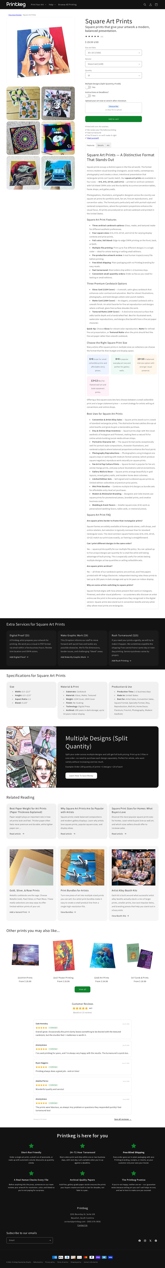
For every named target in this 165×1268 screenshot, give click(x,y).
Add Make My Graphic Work (73, 657)
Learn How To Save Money (81, 775)
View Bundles (67, 912)
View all (82, 989)
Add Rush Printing (120, 660)
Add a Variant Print (18, 912)
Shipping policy (76, 1262)
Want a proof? (93, 138)
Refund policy (38, 1262)
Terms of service (62, 1262)
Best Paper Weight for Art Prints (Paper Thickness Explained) (28, 810)
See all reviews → (122, 1119)
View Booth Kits (119, 915)
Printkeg (15, 1262)
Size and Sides (90, 48)
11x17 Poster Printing (63, 977)
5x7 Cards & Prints (140, 977)
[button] (38, 5)
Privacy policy (50, 1262)
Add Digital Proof (18, 657)
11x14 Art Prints (25, 977)
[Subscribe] (50, 1240)
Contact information (91, 1262)
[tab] (90, 145)
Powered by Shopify (24, 1262)
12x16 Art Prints (101, 977)
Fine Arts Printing (15, 15)
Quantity (88, 70)
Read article (15, 833)
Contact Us (82, 1225)
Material (88, 59)
